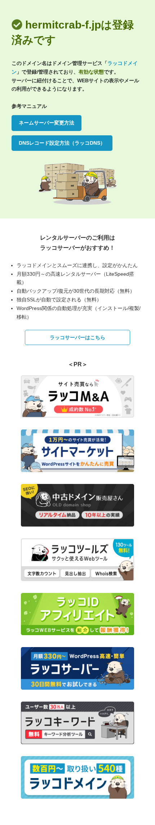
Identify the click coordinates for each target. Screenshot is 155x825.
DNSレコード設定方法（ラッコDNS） (62, 143)
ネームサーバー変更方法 (46, 123)
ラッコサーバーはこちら (77, 337)
